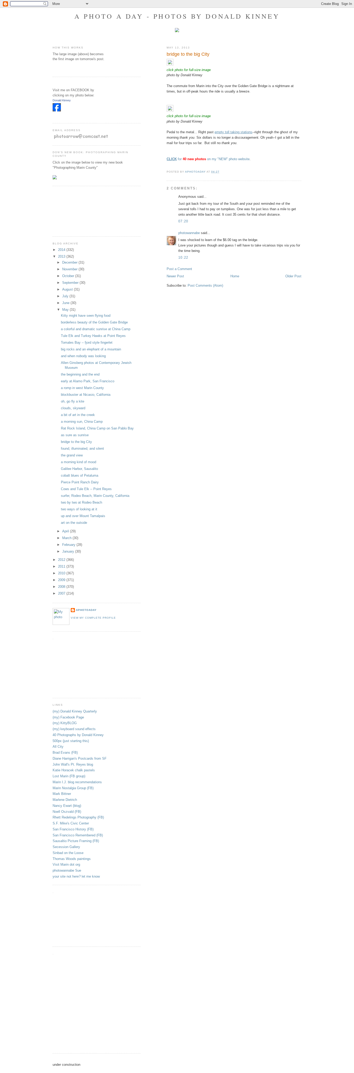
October (68, 276)
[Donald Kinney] (57, 110)
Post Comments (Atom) (205, 285)
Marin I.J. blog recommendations (77, 782)
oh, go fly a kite (72, 401)
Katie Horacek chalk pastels (74, 770)
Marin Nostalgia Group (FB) (73, 788)
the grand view (72, 455)
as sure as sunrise (75, 435)
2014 (62, 250)
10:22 (183, 257)
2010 (62, 573)
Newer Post (175, 276)
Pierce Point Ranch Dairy (80, 482)
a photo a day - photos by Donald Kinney (177, 16)
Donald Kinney (62, 100)
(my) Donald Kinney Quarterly (75, 711)
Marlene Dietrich (65, 800)
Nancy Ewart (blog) (67, 806)
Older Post (293, 276)
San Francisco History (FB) (73, 829)
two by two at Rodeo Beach (81, 502)
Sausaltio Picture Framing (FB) (76, 841)
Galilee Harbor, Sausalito (79, 469)
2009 (62, 580)
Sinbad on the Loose (68, 853)
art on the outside (74, 523)
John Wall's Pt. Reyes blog (73, 764)
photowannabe (189, 233)
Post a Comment (179, 269)
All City (58, 747)
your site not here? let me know (76, 876)
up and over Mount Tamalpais (83, 516)
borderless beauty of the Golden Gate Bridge (94, 322)
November (70, 269)
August (68, 289)
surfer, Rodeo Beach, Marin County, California (95, 496)
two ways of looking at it (79, 509)
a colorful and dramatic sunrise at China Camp (95, 329)
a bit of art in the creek (78, 415)
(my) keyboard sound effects (74, 729)
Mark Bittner (62, 794)
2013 (62, 256)
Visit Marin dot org (66, 864)
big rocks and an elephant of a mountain (91, 349)
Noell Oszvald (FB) (67, 812)
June (66, 303)
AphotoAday (86, 610)
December (70, 262)
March (67, 538)
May (66, 310)
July (65, 296)
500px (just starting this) (71, 741)
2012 (62, 560)
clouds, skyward (73, 408)
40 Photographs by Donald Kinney (78, 735)
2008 (62, 587)
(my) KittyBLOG (65, 723)
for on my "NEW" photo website (208, 159)
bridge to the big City (76, 442)
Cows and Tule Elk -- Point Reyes (86, 489)
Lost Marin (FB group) (69, 776)
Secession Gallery (66, 847)
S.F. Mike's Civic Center (71, 823)
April (66, 531)
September (71, 283)
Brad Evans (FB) (65, 752)
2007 (62, 593)
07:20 (183, 221)
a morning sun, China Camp (82, 421)
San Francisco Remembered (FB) (78, 835)
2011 (62, 566)
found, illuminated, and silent (82, 448)
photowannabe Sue (67, 870)
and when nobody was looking (83, 356)
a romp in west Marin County (82, 388)
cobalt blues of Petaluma (79, 475)
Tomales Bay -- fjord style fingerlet (86, 342)
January (68, 551)
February (69, 545)
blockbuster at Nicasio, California (85, 395)
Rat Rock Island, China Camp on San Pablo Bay (97, 428)
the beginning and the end (80, 374)
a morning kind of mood (78, 462)
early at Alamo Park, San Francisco (87, 381)
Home (234, 276)
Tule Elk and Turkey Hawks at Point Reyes (93, 336)
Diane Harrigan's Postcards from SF (80, 758)
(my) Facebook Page (68, 717)
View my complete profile (93, 617)
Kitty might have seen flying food (85, 315)
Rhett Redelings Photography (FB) (78, 817)
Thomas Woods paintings (72, 859)
